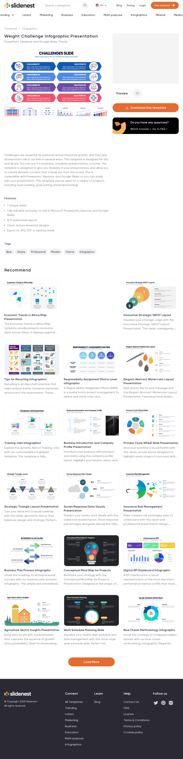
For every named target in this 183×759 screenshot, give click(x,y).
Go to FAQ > (159, 129)
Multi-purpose (113, 15)
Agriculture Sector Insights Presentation (31, 630)
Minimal (160, 15)
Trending (71, 708)
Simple (21, 251)
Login (143, 5)
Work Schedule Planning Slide (84, 630)
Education (88, 15)
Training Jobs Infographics (22, 443)
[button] (9, 76)
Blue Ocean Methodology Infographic (149, 630)
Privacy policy (132, 726)
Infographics (139, 15)
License (129, 714)
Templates (10, 28)
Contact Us (131, 702)
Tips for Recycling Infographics (25, 379)
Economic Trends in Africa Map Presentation (25, 317)
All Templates (74, 702)
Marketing (46, 15)
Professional (38, 251)
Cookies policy (133, 732)
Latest (27, 15)
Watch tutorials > (140, 129)
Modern (55, 251)
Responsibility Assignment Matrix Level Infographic (90, 381)
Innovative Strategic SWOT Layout (147, 315)
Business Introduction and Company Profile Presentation (88, 445)
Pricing (131, 5)
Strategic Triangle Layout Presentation (31, 506)
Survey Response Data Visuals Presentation (84, 508)
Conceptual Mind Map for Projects (87, 570)
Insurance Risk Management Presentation (142, 508)
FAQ (126, 708)
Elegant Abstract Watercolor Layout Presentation (148, 381)
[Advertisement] (56, 153)
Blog (119, 5)
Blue (9, 251)
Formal (70, 251)
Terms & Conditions (136, 720)
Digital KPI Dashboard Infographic (146, 570)
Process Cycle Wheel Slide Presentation (150, 443)
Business (67, 15)
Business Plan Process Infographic (27, 570)
